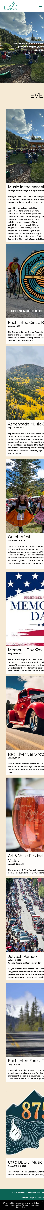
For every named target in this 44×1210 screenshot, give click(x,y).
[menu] (40, 6)
